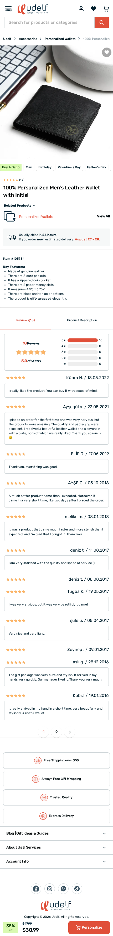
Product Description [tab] (82, 320)
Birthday (45, 167)
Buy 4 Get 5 (10, 167)
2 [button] (56, 731)
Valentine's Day (69, 167)
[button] (69, 732)
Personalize (92, 927)
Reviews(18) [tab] (25, 320)
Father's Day (96, 167)
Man (29, 167)
